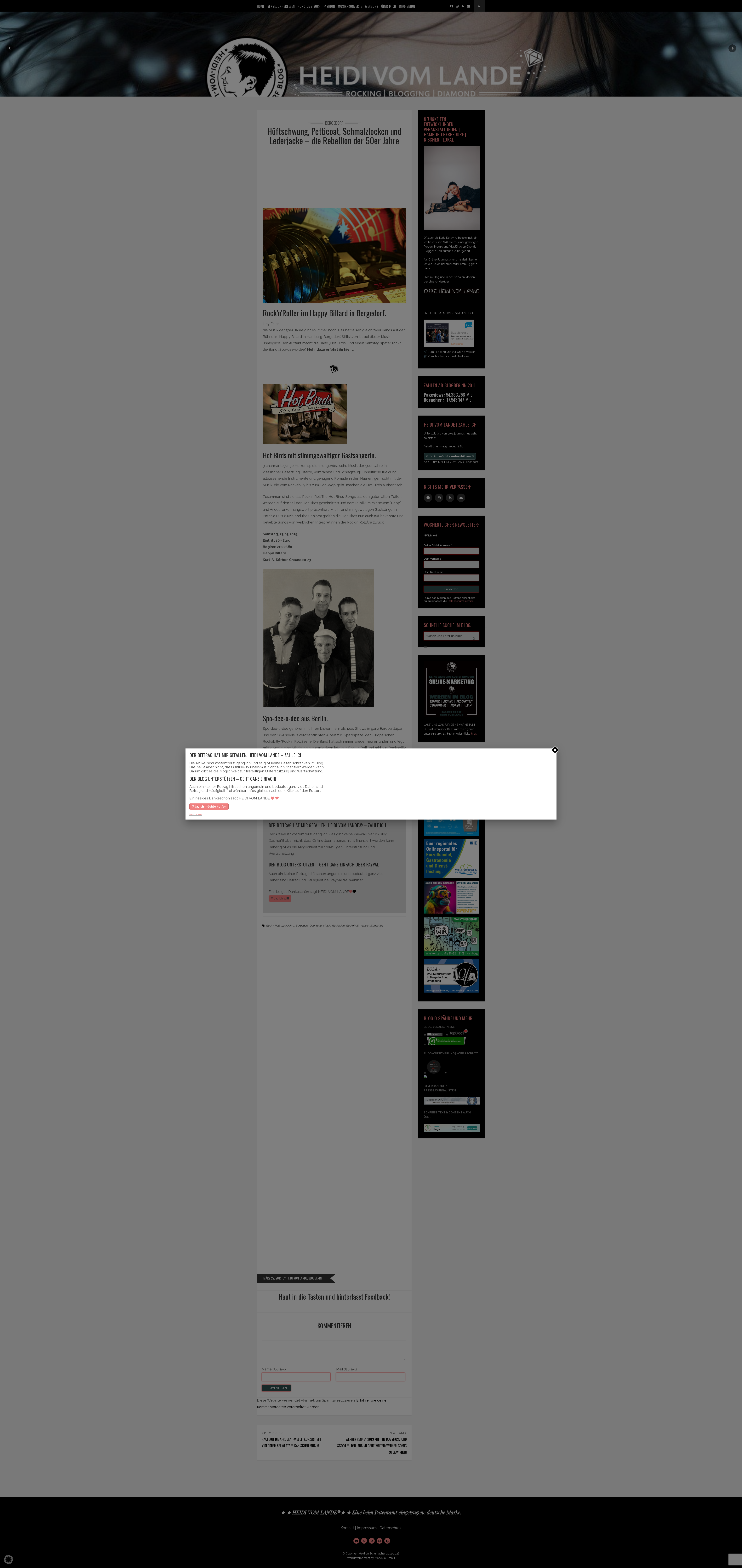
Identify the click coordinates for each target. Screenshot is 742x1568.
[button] (8, 1559)
